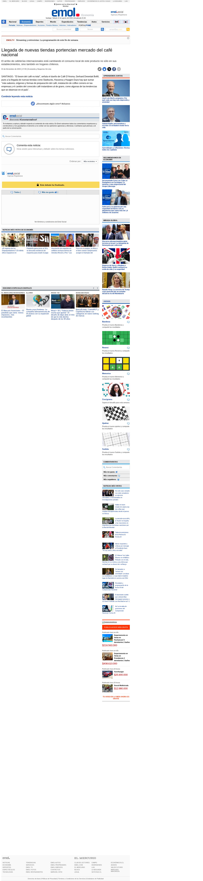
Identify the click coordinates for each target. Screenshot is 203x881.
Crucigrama (107, 399)
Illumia (29, 293)
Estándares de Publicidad (95, 878)
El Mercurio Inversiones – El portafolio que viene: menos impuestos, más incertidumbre (12, 314)
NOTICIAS (6, 862)
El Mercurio (14, 1)
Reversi (105, 348)
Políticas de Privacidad (49, 878)
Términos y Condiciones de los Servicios (71, 878)
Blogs (24, 1)
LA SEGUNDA (96, 869)
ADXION (114, 865)
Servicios (106, 22)
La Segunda (117, 1)
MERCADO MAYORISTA (115, 870)
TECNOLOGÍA (8, 872)
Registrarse (122, 15)
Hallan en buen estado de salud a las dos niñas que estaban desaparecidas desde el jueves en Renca (115, 509)
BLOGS (77, 869)
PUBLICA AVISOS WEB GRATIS (116, 627)
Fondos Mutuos (52, 25)
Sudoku (105, 449)
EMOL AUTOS (55, 862)
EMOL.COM (78, 865)
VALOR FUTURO (117, 867)
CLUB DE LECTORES (81, 862)
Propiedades (70, 1)
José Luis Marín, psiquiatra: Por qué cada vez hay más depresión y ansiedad (115, 100)
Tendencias (82, 22)
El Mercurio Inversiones (13, 293)
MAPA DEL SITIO (56, 872)
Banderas (106, 322)
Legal (32, 1)
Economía (26, 22)
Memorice (106, 373)
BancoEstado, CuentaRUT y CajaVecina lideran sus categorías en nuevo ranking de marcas (87, 312)
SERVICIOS (30, 865)
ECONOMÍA (7, 865)
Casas (107, 1)
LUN (93, 867)
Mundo (53, 22)
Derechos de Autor (34, 878)
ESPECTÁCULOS (9, 869)
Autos (59, 1)
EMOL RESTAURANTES (34, 872)
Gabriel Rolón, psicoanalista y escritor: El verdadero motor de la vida (115, 125)
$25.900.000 (121, 674)
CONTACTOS (55, 869)
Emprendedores (30, 25)
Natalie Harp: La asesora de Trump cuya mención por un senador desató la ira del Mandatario (116, 291)
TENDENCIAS (31, 862)
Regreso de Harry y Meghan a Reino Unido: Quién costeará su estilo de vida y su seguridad (114, 267)
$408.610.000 (109, 663)
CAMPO (94, 862)
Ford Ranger (119, 672)
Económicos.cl (93, 1)
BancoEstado (82, 293)
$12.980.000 (121, 688)
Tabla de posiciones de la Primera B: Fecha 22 (121, 535)
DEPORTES (7, 867)
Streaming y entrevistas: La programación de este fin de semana (47, 40)
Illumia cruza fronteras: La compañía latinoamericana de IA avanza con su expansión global (38, 312)
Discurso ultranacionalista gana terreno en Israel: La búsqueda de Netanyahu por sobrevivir (115, 243)
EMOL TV (29, 867)
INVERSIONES (97, 865)
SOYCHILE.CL (97, 872)
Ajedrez (105, 423)
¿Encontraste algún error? (53, 104)
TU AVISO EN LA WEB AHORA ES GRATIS (116, 698)
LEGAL (76, 872)
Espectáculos (67, 22)
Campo (39, 1)
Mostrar (65, 6)
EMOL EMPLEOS (57, 867)
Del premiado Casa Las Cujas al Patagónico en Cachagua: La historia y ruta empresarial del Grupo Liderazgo (114, 183)
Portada (12, 25)
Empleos (81, 1)
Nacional (12, 22)
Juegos (106, 301)
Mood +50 (55, 293)
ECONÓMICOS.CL (117, 862)
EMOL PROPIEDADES (58, 865)
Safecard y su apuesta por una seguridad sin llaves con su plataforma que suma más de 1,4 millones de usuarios (115, 210)
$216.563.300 (109, 645)
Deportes (39, 22)
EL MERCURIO (79, 867)
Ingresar (114, 15)
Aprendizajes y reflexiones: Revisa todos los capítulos (116, 149)
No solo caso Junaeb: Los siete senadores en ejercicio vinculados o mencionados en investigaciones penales (116, 495)
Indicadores (71, 25)
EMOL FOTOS (31, 869)
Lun (126, 1)
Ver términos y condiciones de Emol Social (50, 222)
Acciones (41, 25)
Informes (62, 25)
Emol (5, 1)
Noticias (20, 25)
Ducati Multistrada (121, 685)
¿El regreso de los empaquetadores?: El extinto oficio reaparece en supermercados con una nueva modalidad (12, 252)
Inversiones (50, 1)
